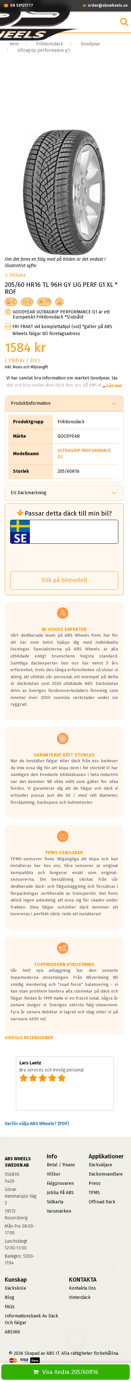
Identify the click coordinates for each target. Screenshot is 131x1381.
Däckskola (15, 1288)
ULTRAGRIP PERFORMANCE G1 (84, 454)
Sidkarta (55, 1202)
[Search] (124, 22)
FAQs (10, 1306)
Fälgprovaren (60, 1183)
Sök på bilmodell (64, 580)
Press (94, 1183)
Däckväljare (100, 1165)
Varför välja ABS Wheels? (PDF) (37, 1123)
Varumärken (59, 1211)
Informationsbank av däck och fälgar (31, 1319)
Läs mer (114, 385)
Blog (9, 1297)
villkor (53, 1174)
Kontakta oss (82, 1288)
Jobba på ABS (60, 1192)
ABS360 (12, 1332)
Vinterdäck (80, 1297)
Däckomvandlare (106, 1174)
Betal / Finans (61, 1165)
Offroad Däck (102, 1202)
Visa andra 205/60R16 (70, 1372)
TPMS (94, 1192)
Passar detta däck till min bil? (68, 513)
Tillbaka (17, 275)
